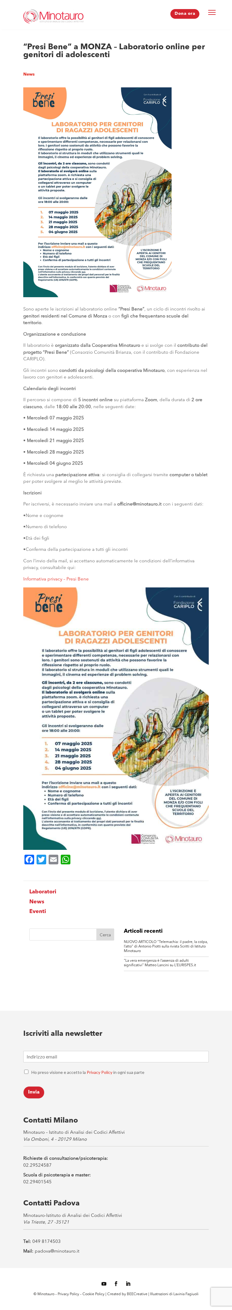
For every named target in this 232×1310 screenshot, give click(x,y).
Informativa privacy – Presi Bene (56, 579)
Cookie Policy (93, 1294)
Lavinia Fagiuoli (185, 1294)
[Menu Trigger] (212, 12)
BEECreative (136, 1294)
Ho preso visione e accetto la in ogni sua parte (87, 1072)
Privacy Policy (99, 1072)
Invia (34, 1092)
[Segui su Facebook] (116, 1284)
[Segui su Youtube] (104, 1284)
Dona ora (185, 13)
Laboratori (42, 892)
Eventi (37, 911)
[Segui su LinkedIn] (128, 1284)
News (29, 74)
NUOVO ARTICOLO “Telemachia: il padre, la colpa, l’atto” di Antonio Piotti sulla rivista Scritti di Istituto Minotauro (166, 946)
